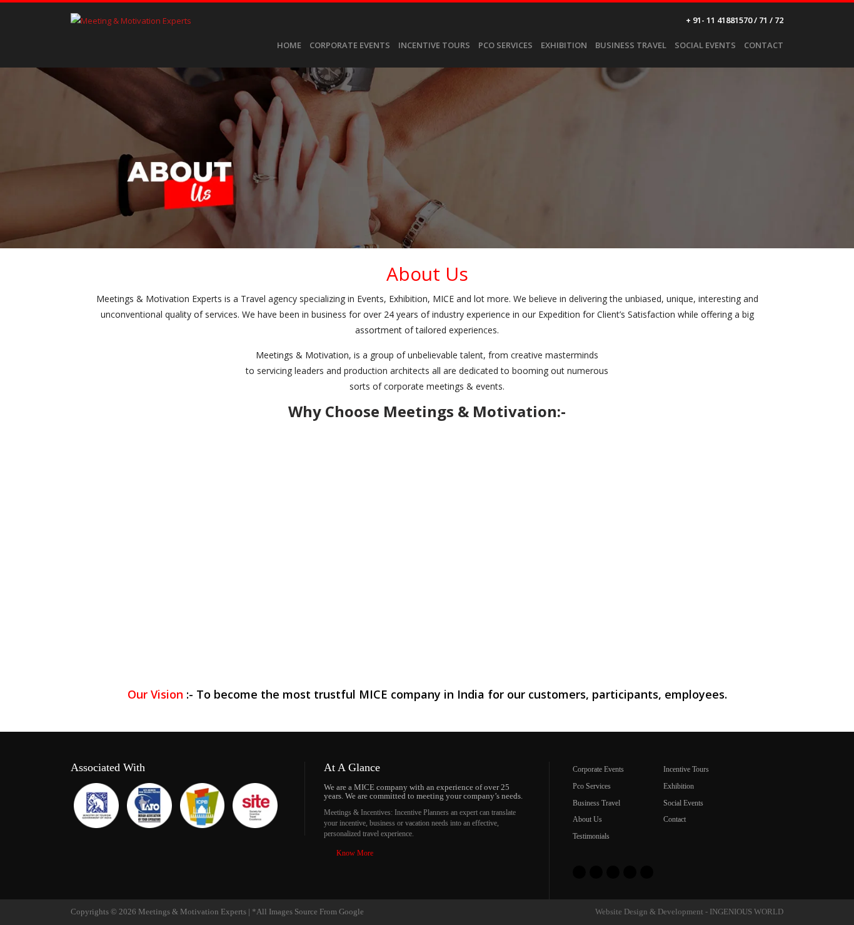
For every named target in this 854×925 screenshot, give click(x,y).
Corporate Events (349, 45)
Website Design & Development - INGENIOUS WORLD (689, 911)
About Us (587, 819)
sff (579, 872)
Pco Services (505, 45)
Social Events (705, 45)
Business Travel (630, 45)
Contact (763, 45)
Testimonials (591, 836)
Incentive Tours (434, 45)
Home (289, 45)
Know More (354, 853)
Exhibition (564, 45)
